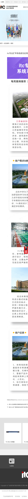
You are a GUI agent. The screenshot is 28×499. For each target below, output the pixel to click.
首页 (1, 43)
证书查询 (24, 496)
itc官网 (2, 2)
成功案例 (6, 43)
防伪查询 (17, 496)
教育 (12, 43)
